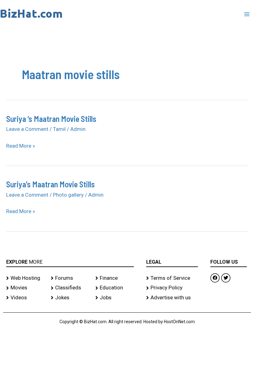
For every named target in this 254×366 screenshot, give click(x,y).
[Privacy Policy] (172, 288)
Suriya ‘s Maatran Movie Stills (51, 118)
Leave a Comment (27, 129)
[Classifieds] (70, 288)
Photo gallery (68, 195)
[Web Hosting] (25, 278)
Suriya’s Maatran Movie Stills (50, 184)
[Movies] (25, 288)
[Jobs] (114, 298)
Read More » (20, 146)
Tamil (59, 129)
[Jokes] (70, 298)
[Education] (114, 288)
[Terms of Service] (172, 278)
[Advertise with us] (172, 298)
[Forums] (70, 278)
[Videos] (25, 298)
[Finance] (114, 278)
